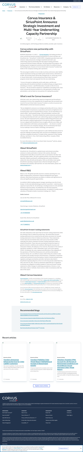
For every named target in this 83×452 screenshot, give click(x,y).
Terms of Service (26, 415)
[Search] (70, 7)
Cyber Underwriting (6, 420)
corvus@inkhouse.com (26, 201)
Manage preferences (63, 448)
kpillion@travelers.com (25, 301)
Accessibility (25, 422)
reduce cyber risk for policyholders (51, 280)
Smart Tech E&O (42, 281)
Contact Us (69, 412)
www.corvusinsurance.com (30, 142)
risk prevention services (39, 283)
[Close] (80, 448)
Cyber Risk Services (6, 417)
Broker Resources (49, 417)
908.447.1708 (29, 299)
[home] (9, 5)
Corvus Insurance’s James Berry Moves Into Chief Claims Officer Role (35, 320)
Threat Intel (48, 422)
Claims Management (6, 422)
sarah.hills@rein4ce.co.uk (27, 221)
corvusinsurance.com (37, 292)
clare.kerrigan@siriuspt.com (27, 209)
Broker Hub (48, 412)
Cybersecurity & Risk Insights (51, 420)
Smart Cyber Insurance (31, 281)
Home (3, 10)
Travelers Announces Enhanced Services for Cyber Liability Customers (14, 361)
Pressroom (9, 10)
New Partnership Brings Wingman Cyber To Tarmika (32, 327)
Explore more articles (41, 385)
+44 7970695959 (25, 212)
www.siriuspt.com (25, 165)
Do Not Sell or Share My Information (29, 420)
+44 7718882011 (25, 224)
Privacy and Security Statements (29, 417)
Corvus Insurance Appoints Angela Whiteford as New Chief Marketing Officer (37, 318)
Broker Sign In (69, 415)
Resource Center (49, 415)
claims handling (28, 283)
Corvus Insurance (44, 54)
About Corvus (24, 412)
